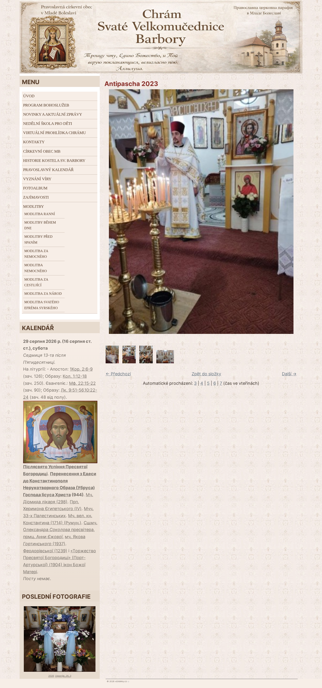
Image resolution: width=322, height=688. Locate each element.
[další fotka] (296, 211)
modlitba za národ (43, 293)
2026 (51, 675)
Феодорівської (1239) (45, 550)
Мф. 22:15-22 (82, 383)
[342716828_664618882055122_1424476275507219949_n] (112, 361)
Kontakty (34, 142)
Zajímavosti (36, 197)
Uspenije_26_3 (63, 675)
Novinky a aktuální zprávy (52, 114)
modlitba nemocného (35, 268)
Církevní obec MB (41, 151)
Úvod (28, 96)
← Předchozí (118, 373)
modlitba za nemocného (36, 254)
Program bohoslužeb (46, 105)
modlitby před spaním (38, 239)
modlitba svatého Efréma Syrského (41, 305)
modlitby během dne (40, 225)
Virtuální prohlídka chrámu (54, 133)
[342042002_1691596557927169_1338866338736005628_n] (146, 361)
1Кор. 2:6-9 (81, 369)
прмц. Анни (42, 536)
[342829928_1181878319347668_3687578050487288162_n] (165, 361)
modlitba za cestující (36, 282)
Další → (289, 373)
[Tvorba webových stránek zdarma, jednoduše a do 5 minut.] (128, 681)
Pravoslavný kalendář (48, 170)
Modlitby (33, 206)
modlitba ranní (39, 214)
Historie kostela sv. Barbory (54, 160)
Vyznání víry (37, 179)
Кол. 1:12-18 (75, 376)
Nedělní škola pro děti (47, 123)
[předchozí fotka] (106, 211)
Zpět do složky (206, 373)
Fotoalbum (35, 188)
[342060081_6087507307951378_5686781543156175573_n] (129, 361)
